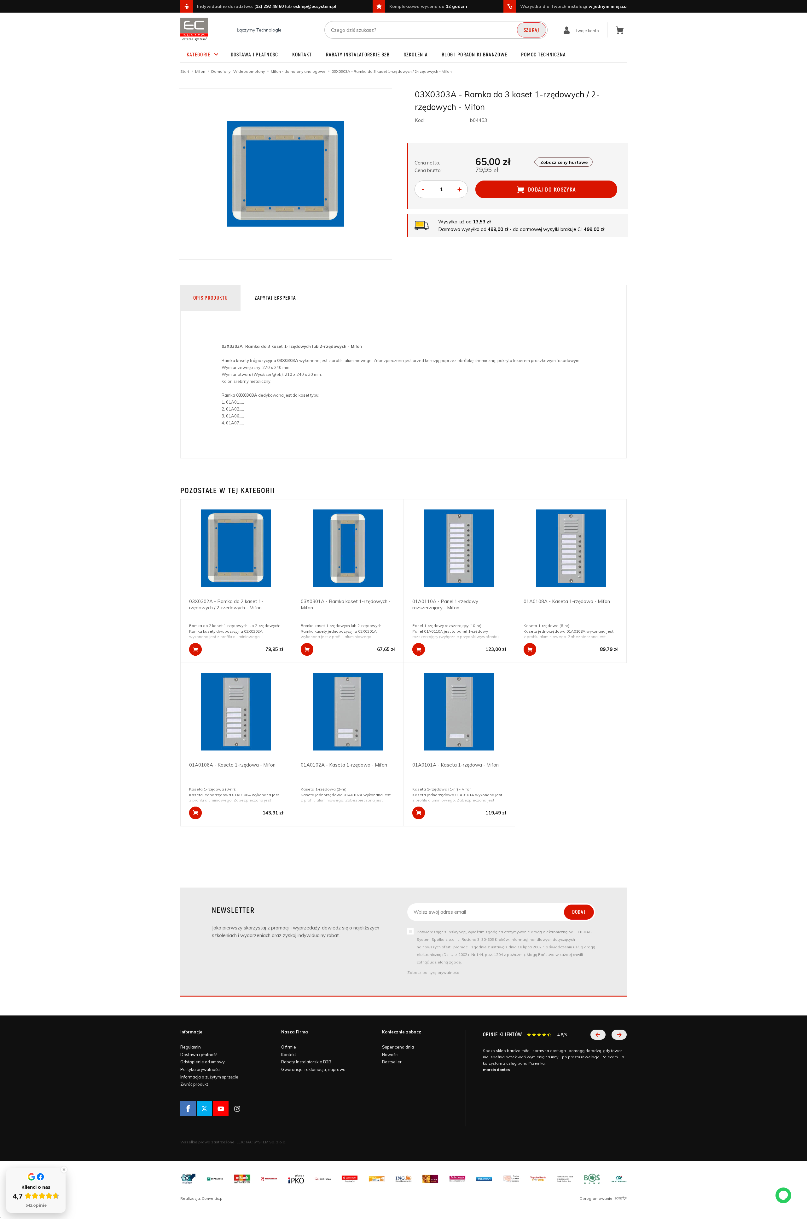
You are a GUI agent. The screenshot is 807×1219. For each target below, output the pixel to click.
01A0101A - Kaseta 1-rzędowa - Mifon (455, 765)
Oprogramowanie (596, 1198)
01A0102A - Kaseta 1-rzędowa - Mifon (344, 765)
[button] (598, 1035)
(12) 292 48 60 (269, 6)
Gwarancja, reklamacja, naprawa (313, 1069)
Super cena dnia (398, 1046)
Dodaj (579, 912)
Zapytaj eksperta (275, 298)
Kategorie (199, 55)
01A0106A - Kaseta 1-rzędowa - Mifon (232, 765)
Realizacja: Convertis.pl (202, 1198)
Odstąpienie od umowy (202, 1061)
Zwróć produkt (194, 1084)
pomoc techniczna (543, 55)
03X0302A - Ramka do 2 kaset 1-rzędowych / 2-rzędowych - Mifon (226, 604)
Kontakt (302, 55)
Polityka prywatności (200, 1069)
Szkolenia (416, 55)
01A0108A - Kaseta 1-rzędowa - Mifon (567, 601)
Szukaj (532, 30)
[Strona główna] (194, 29)
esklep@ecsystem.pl (314, 6)
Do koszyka (195, 649)
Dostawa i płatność (254, 55)
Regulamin (190, 1046)
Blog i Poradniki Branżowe (474, 55)
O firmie (288, 1046)
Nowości (390, 1054)
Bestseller (392, 1061)
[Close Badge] (64, 1169)
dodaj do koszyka (552, 189)
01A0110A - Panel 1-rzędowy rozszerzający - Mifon (445, 604)
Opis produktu (210, 298)
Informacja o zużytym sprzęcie (209, 1076)
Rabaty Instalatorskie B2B (358, 55)
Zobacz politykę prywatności (433, 972)
